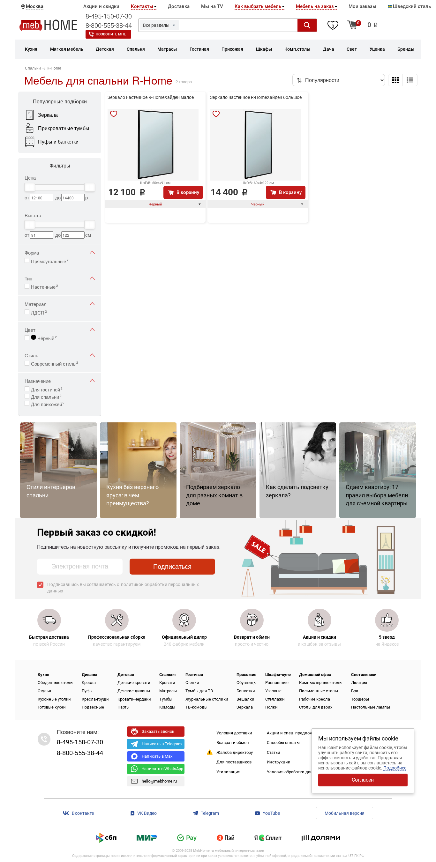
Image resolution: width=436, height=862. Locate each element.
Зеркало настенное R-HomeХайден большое (256, 97)
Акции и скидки (101, 6)
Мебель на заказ (315, 6)
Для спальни (46, 396)
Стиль (31, 355)
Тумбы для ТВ (199, 690)
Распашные (277, 682)
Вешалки (245, 699)
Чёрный (46, 337)
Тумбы (165, 699)
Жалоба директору (234, 752)
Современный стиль (54, 363)
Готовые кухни (52, 707)
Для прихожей (47, 403)
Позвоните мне (111, 34)
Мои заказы (362, 6)
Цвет (30, 329)
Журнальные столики (206, 699)
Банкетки (246, 690)
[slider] (29, 187)
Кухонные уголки (54, 699)
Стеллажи (275, 699)
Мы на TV (212, 6)
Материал (36, 304)
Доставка (179, 6)
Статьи (273, 752)
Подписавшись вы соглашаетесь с (123, 587)
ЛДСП (39, 312)
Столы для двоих (315, 707)
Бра (354, 690)
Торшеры (360, 699)
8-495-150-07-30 (109, 16)
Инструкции (278, 762)
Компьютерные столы (320, 682)
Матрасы (168, 690)
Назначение (38, 380)
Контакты (142, 6)
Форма (32, 252)
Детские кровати (133, 682)
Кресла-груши (95, 699)
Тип (28, 278)
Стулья (44, 690)
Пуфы (87, 690)
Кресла (89, 682)
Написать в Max (157, 756)
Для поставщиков (234, 762)
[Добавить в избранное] (113, 114)
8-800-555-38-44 (109, 25)
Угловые (273, 690)
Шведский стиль (411, 6)
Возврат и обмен (232, 742)
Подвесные (93, 707)
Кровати (167, 682)
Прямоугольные (50, 261)
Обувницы (247, 682)
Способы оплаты (283, 742)
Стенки (192, 682)
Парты (123, 707)
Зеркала (245, 707)
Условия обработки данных (293, 771)
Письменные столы (318, 690)
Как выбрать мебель (258, 6)
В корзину (188, 192)
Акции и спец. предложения (294, 733)
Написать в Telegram (162, 743)
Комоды (167, 707)
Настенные (44, 286)
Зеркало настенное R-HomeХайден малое (151, 97)
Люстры (359, 682)
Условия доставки (234, 733)
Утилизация (228, 771)
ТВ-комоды (196, 707)
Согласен (363, 780)
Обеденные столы (55, 682)
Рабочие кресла (314, 699)
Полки (271, 707)
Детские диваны (133, 690)
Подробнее (394, 767)
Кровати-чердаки (134, 699)
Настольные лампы (370, 707)
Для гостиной (47, 389)
